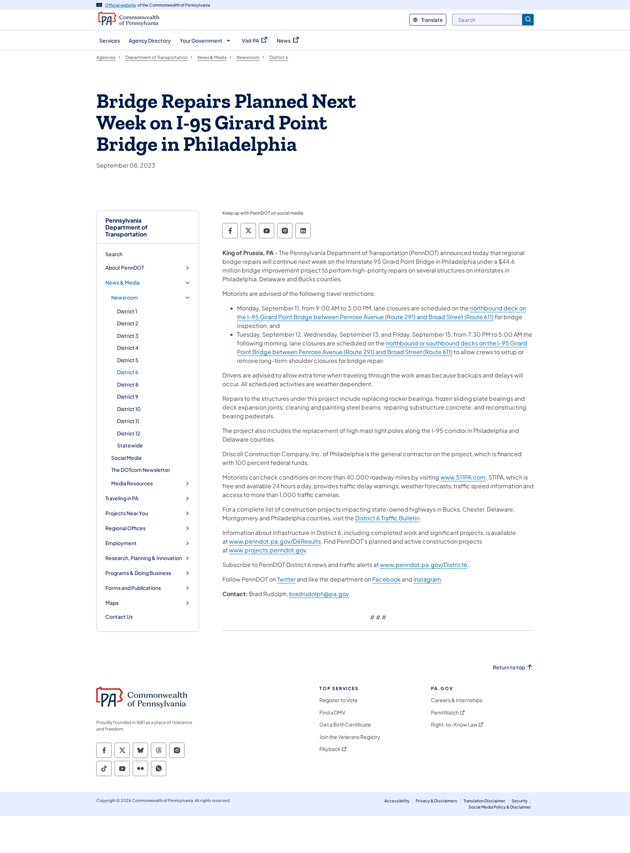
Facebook (386, 579)
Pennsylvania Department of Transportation (126, 227)
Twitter (286, 579)
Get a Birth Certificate (345, 724)
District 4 (128, 347)
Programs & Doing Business (138, 573)
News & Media (122, 282)
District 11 (128, 421)
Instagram (427, 579)
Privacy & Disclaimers (436, 800)
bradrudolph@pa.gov (319, 594)
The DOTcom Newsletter (140, 469)
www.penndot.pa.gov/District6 (423, 564)
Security (520, 800)
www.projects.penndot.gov (267, 550)
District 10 (129, 409)
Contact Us (119, 616)
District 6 (127, 372)
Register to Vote (338, 700)
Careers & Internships (456, 700)
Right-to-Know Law (454, 724)
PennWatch (445, 712)
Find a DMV (332, 712)
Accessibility (396, 800)
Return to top (509, 667)
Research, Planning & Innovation (143, 558)
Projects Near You (126, 513)
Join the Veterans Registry (349, 737)
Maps (111, 603)
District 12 (128, 433)
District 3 (128, 335)
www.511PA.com (463, 477)
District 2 (127, 323)
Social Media (126, 457)
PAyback (330, 749)
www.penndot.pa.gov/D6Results (275, 541)
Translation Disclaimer (484, 800)
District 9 (127, 396)
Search (113, 254)
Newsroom (124, 297)
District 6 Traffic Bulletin (387, 518)
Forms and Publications (133, 588)
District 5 (128, 360)
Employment (121, 543)
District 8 (128, 384)
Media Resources (132, 483)
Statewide (130, 445)
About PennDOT (124, 268)
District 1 (127, 311)
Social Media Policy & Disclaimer (499, 807)
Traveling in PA (121, 498)
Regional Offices (125, 528)
